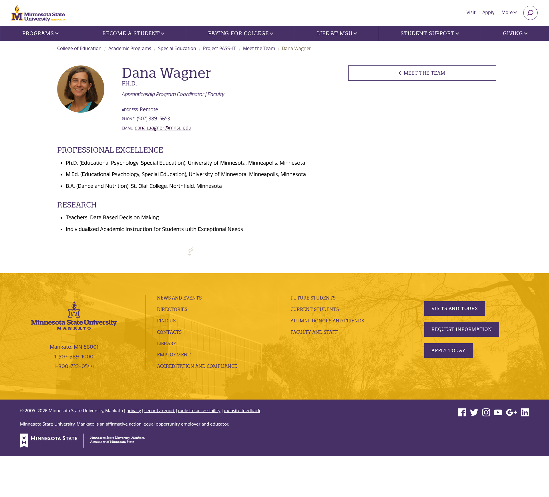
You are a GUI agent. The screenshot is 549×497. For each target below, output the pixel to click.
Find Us (166, 321)
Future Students (313, 298)
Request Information (461, 329)
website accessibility (199, 410)
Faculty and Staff (314, 332)
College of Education (79, 48)
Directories (172, 309)
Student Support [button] (428, 33)
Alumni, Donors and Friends (327, 321)
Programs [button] (38, 33)
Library (166, 343)
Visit (471, 12)
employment (174, 355)
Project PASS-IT (219, 48)
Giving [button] (513, 33)
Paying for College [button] (238, 33)
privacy (133, 410)
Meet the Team (259, 48)
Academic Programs (129, 48)
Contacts (169, 332)
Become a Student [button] (131, 33)
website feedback (242, 410)
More (508, 12)
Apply (488, 12)
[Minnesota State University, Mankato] (74, 315)
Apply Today (448, 350)
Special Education (177, 48)
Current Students (315, 309)
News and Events (179, 298)
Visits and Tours (454, 308)
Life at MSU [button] (335, 33)
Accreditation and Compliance (197, 366)
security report (159, 410)
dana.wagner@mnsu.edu (163, 128)
